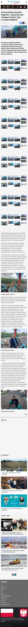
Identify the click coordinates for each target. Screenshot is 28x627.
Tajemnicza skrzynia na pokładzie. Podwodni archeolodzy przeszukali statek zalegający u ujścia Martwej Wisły (12, 533)
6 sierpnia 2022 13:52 (5, 23)
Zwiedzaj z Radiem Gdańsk (21, 417)
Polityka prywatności (5, 604)
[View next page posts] (15, 575)
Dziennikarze (3, 587)
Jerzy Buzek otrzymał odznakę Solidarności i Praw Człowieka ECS (12, 491)
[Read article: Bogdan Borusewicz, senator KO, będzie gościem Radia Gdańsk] (14, 502)
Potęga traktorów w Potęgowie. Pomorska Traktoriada (11, 473)
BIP (1, 591)
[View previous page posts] (13, 575)
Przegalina (12, 417)
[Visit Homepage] (14, 2)
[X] (23, 23)
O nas (2, 585)
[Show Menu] (1, 2)
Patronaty (3, 600)
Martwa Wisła (6, 417)
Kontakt (2, 593)
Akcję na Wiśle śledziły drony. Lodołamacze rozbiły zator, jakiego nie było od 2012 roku (12, 569)
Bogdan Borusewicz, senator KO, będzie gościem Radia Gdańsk (12, 509)
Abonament (3, 602)
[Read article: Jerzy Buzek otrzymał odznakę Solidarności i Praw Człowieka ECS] (14, 484)
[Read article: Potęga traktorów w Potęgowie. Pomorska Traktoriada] (14, 466)
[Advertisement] (14, 437)
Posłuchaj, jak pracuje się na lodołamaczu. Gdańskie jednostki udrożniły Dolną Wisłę (13, 551)
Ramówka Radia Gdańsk (6, 595)
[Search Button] (26, 2)
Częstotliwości (4, 598)
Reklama (2, 589)
